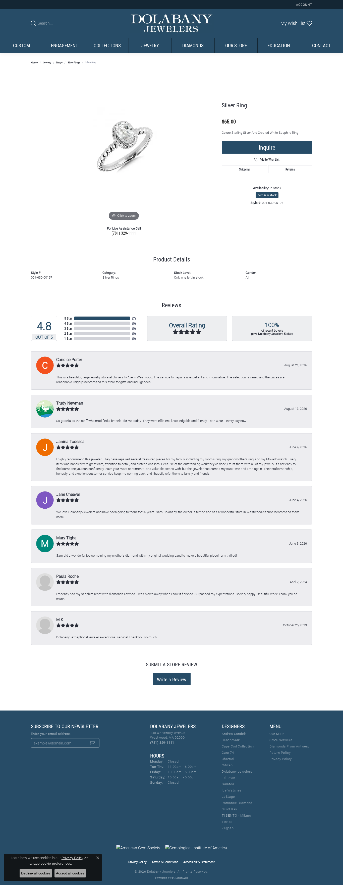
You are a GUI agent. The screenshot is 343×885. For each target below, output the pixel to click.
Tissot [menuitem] (227, 821)
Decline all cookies (35, 873)
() (134, 318)
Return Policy (280, 752)
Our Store (236, 45)
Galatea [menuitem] (228, 784)
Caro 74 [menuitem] (228, 752)
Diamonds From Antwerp (289, 746)
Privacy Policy (280, 759)
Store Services (281, 740)
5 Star (68, 318)
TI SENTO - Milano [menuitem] (236, 815)
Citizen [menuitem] (227, 765)
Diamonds (193, 45)
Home (34, 62)
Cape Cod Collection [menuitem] (238, 746)
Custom (21, 45)
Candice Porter (69, 359)
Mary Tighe (66, 537)
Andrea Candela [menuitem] (234, 733)
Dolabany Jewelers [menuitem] (237, 771)
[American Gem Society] (138, 848)
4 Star (68, 323)
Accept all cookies (70, 873)
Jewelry (150, 45)
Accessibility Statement (199, 862)
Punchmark (180, 878)
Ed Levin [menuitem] (228, 777)
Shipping (244, 169)
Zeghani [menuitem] (228, 828)
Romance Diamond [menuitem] (237, 803)
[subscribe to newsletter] (92, 742)
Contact (321, 45)
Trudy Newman (69, 403)
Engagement (64, 45)
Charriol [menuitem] (228, 759)
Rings (59, 62)
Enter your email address (51, 733)
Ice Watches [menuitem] (232, 790)
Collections (107, 45)
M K (59, 619)
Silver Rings (74, 62)
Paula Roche (67, 576)
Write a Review (171, 679)
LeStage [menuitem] (228, 796)
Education (278, 45)
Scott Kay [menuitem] (229, 809)
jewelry (47, 62)
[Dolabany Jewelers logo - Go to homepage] (172, 23)
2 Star (68, 333)
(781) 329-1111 (123, 233)
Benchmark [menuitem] (231, 740)
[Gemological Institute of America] (196, 848)
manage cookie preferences (49, 863)
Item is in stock (267, 195)
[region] (123, 146)
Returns (290, 169)
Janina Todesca (70, 441)
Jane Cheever (68, 494)
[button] (303, 4)
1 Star (68, 338)
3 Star (68, 328)
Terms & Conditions (165, 862)
